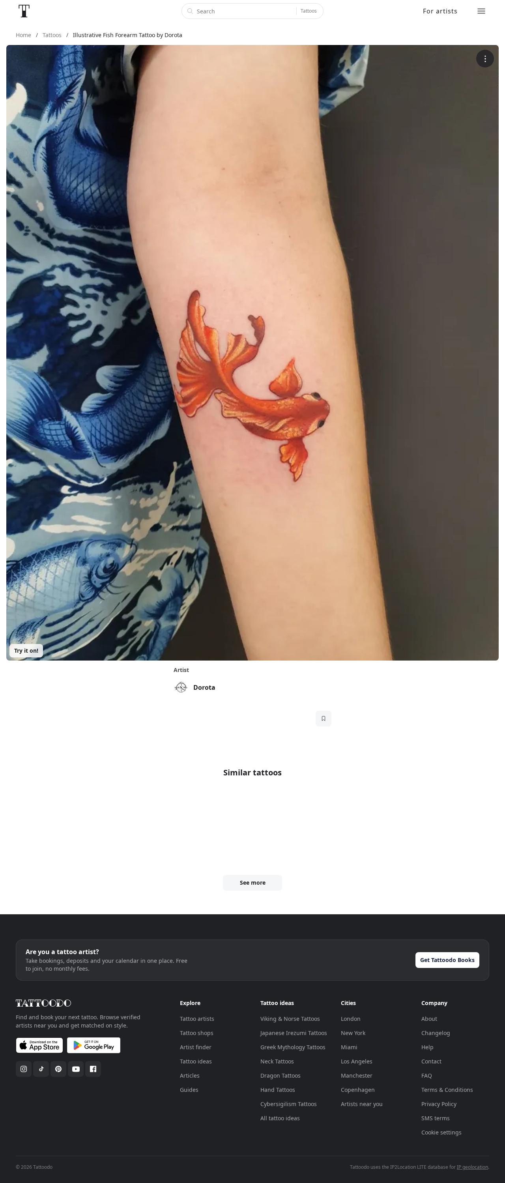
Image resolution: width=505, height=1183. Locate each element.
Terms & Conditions (447, 1089)
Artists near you (362, 1104)
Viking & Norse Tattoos (290, 1018)
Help (427, 1047)
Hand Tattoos (277, 1089)
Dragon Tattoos (280, 1075)
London (351, 1018)
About (429, 1018)
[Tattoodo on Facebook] (93, 1069)
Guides (189, 1089)
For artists (440, 11)
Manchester (356, 1075)
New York (353, 1033)
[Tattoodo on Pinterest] (58, 1069)
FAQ (426, 1075)
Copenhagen (358, 1089)
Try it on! (26, 650)
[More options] (485, 58)
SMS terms (435, 1118)
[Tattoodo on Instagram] (24, 1069)
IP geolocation (472, 1167)
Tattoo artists (197, 1018)
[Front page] (24, 11)
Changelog (435, 1033)
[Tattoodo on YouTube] (76, 1069)
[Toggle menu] (481, 11)
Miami (349, 1047)
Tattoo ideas (196, 1061)
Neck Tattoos (277, 1061)
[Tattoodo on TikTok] (41, 1069)
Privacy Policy (438, 1104)
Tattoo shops (196, 1033)
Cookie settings (441, 1132)
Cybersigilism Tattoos (288, 1104)
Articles (190, 1075)
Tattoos (309, 10)
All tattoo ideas (280, 1118)
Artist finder (195, 1047)
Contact (431, 1061)
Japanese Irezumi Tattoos (293, 1033)
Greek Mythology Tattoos (292, 1047)
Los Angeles (356, 1061)
